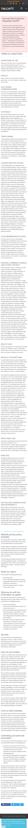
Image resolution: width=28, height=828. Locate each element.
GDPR (4, 48)
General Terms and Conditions (13, 531)
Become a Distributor (14, 1)
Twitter (16, 804)
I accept (3, 827)
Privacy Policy (6, 825)
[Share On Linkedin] (22, 804)
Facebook (6, 804)
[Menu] (21, 8)
